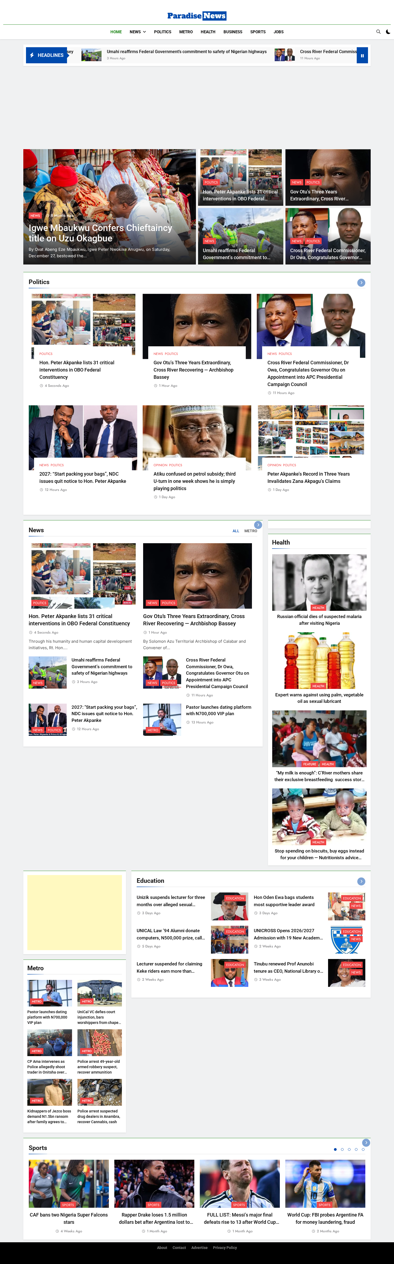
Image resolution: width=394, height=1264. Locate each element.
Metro (186, 32)
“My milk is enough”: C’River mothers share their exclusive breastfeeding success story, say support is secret (319, 779)
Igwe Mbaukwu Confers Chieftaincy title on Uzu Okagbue (100, 233)
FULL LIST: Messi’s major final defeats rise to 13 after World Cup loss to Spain (240, 1222)
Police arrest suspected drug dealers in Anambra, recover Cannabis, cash (98, 1116)
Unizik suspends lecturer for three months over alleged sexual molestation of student (171, 904)
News (135, 32)
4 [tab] (356, 1149)
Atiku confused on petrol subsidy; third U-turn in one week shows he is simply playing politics (195, 481)
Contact (179, 1247)
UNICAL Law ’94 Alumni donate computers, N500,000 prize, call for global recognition (169, 938)
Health (208, 32)
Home (116, 32)
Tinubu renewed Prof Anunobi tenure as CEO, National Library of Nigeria (288, 971)
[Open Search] (378, 32)
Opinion (160, 465)
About (162, 1247)
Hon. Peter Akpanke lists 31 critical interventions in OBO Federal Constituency (240, 199)
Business (233, 32)
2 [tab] (342, 1149)
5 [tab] (363, 1149)
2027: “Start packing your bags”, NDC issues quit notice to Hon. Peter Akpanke (104, 714)
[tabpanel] (68, 1197)
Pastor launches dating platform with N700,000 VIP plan (47, 1017)
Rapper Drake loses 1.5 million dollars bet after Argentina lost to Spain (154, 1222)
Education (235, 898)
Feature (309, 764)
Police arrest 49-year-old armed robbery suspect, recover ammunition (98, 1066)
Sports (258, 32)
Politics (162, 32)
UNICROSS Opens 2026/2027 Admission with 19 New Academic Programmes (288, 938)
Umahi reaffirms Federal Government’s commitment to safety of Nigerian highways (111, 51)
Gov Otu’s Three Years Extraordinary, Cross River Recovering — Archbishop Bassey (325, 199)
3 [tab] (349, 1149)
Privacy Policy (225, 1247)
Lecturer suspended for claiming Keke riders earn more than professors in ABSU (169, 971)
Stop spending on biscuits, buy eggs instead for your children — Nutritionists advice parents (319, 857)
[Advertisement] (197, 106)
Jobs (279, 32)
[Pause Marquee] (362, 55)
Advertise (199, 1247)
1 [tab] (335, 1149)
